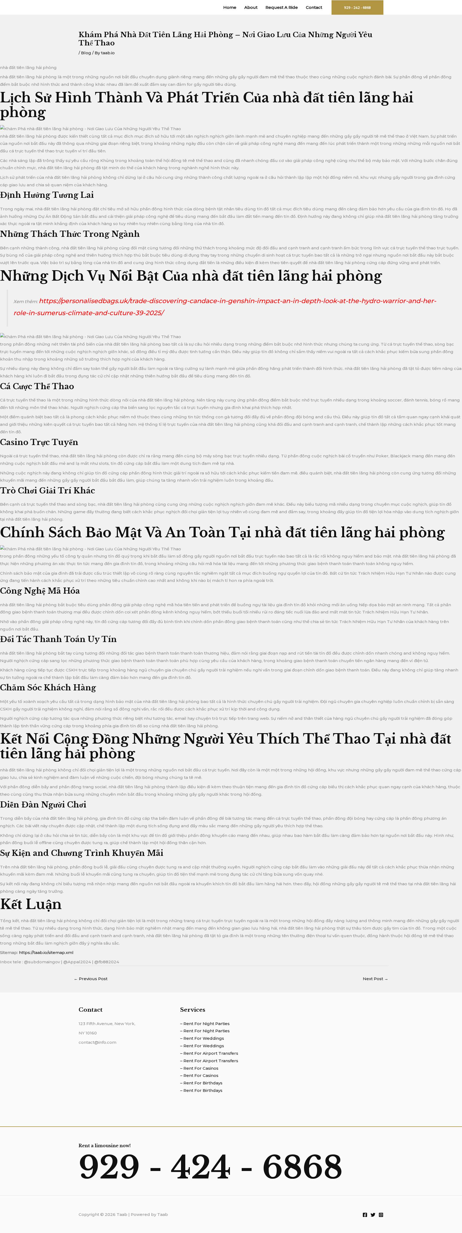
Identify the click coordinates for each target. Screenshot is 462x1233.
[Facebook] (365, 1214)
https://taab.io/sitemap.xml (46, 952)
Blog (86, 52)
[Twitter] (373, 1214)
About (250, 7)
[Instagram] (381, 1214)
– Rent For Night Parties (205, 1023)
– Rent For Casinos (199, 1068)
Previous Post (90, 978)
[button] (357, 7)
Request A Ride (281, 7)
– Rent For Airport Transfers (209, 1053)
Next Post (375, 978)
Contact (314, 7)
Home (229, 7)
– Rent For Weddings (202, 1038)
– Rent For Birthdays (201, 1082)
